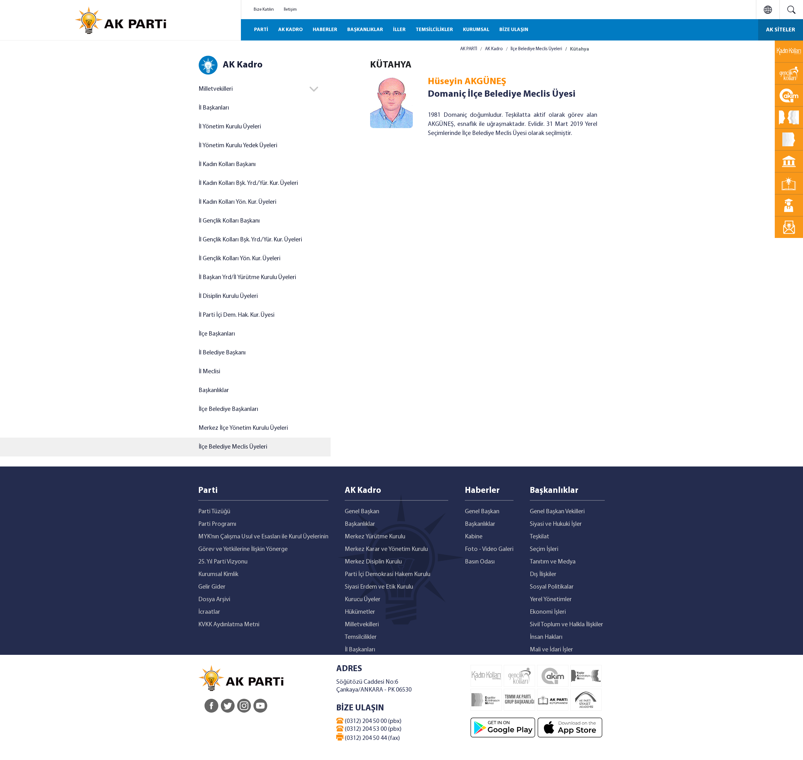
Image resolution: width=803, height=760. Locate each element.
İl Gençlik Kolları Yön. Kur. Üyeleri (239, 259)
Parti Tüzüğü (214, 512)
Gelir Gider (212, 587)
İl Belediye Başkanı (222, 353)
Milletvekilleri (362, 625)
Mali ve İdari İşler (551, 650)
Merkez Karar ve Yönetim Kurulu (386, 549)
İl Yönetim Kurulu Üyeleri (230, 127)
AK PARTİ (468, 49)
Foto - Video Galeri (489, 549)
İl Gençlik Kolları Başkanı (229, 221)
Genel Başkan (362, 512)
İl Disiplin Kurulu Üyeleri (228, 296)
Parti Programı (217, 524)
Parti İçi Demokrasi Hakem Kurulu (387, 574)
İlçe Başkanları (217, 334)
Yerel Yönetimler (551, 599)
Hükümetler (360, 612)
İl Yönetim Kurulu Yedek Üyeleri (238, 146)
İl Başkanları (214, 108)
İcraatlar (209, 612)
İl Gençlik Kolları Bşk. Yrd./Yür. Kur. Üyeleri (250, 240)
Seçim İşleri (544, 549)
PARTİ (261, 29)
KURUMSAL (476, 29)
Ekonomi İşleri (548, 612)
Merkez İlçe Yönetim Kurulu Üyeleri (243, 428)
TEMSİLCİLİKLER (434, 29)
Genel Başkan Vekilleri (557, 512)
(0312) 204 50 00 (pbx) (372, 721)
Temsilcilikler (361, 637)
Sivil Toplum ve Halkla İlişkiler (566, 625)
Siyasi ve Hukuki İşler (556, 524)
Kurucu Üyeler (362, 599)
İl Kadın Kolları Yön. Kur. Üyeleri (237, 202)
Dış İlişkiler (543, 574)
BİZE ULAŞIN (513, 29)
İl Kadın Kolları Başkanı (227, 164)
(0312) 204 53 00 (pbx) (372, 729)
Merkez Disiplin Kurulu (373, 562)
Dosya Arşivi (214, 599)
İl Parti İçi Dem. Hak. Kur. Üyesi (236, 315)
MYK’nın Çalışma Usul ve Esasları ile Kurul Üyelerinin (263, 537)
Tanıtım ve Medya (553, 562)
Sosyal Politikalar (552, 587)
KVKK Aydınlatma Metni (228, 625)
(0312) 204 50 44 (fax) (371, 738)
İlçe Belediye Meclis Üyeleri (233, 447)
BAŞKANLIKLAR (365, 29)
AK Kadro (494, 49)
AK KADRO (290, 29)
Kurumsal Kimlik (218, 574)
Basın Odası (480, 562)
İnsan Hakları (546, 637)
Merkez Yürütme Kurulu (375, 537)
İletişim (290, 9)
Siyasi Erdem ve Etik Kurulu (379, 587)
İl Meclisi (209, 372)
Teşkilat (539, 537)
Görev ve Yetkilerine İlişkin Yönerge (243, 549)
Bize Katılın (264, 9)
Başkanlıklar (214, 390)
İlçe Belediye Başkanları (228, 409)
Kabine (473, 537)
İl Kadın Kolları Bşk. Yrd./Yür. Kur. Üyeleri (248, 183)
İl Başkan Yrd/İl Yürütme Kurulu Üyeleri (247, 277)
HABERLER (325, 29)
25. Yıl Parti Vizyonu (222, 562)
